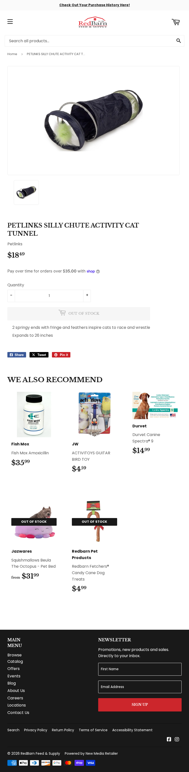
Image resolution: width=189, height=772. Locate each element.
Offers (13, 668)
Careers (15, 698)
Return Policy (63, 730)
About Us (16, 690)
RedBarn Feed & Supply (40, 753)
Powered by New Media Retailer (91, 753)
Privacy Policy (35, 730)
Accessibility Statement (132, 730)
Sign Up (140, 704)
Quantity (15, 285)
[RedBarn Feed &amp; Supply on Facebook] (169, 740)
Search (13, 730)
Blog (11, 683)
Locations (16, 705)
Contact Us (18, 712)
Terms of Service (93, 730)
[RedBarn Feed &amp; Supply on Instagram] (177, 740)
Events (13, 676)
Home (12, 54)
